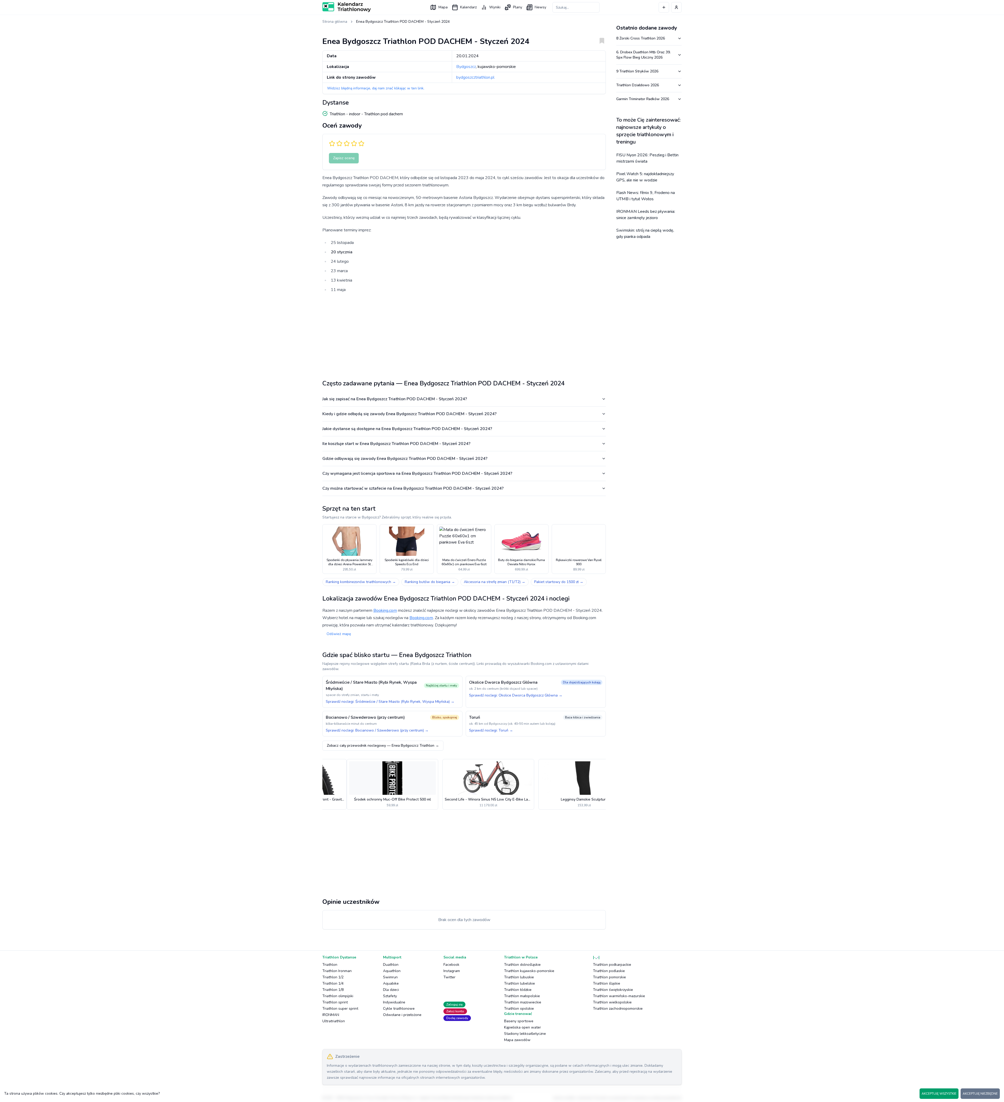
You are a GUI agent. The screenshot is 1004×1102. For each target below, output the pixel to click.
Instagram (451, 970)
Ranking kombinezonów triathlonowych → (361, 581)
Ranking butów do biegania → (430, 581)
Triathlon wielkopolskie (612, 1002)
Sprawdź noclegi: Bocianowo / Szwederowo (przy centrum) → (377, 730)
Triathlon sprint (335, 1002)
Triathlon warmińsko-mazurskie (619, 995)
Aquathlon (392, 970)
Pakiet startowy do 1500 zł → (558, 581)
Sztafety (390, 995)
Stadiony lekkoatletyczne (525, 1033)
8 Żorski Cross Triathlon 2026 (640, 38)
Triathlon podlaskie (609, 970)
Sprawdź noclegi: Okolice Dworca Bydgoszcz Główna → (515, 695)
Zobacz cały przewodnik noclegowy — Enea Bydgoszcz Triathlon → (383, 745)
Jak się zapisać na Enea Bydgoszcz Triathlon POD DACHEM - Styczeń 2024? (394, 399)
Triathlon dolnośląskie (522, 964)
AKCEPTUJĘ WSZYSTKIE (939, 1094)
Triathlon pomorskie (609, 977)
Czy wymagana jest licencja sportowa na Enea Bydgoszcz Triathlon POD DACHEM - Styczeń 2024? (417, 473)
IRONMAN (330, 1014)
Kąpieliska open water (522, 1027)
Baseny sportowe (518, 1021)
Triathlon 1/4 (333, 983)
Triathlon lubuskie (519, 977)
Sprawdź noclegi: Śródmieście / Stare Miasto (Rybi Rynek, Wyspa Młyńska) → (390, 701)
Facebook (451, 964)
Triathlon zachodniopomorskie (618, 1008)
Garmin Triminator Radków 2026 (642, 98)
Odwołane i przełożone (402, 1014)
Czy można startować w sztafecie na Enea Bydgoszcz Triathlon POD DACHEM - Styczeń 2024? (413, 488)
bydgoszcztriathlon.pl (475, 77)
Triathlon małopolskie (522, 995)
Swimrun (390, 977)
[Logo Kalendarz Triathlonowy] (346, 7)
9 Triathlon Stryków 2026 (637, 71)
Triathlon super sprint (340, 1008)
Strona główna (334, 21)
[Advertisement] (464, 334)
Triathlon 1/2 (333, 977)
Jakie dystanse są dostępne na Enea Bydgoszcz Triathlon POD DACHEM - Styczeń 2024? (407, 429)
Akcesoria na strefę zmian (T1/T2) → (494, 581)
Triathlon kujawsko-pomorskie (529, 970)
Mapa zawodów (517, 1039)
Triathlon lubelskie (519, 983)
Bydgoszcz (466, 67)
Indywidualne (394, 1002)
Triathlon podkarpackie (612, 964)
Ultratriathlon (333, 1021)
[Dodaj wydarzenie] (664, 7)
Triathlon (329, 964)
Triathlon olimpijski (337, 995)
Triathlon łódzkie (518, 989)
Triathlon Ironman (337, 970)
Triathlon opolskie (519, 1008)
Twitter (449, 977)
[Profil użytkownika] (676, 7)
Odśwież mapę (339, 633)
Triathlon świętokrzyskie (613, 989)
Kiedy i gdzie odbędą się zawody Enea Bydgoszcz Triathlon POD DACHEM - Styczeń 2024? (409, 414)
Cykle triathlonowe (399, 1008)
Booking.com (385, 610)
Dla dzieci (391, 989)
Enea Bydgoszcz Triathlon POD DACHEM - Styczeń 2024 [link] (403, 21)
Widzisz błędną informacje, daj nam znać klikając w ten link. (375, 88)
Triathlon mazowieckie (522, 1002)
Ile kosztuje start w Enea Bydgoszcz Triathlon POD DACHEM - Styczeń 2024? (396, 444)
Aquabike (391, 983)
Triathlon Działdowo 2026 (637, 85)
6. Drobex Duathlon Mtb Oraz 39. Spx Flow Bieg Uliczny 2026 (643, 55)
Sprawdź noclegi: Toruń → (491, 730)
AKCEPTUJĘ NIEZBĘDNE (980, 1094)
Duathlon (390, 964)
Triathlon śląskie (606, 983)
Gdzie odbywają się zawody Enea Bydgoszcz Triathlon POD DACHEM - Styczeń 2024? (404, 458)
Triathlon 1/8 (333, 989)
